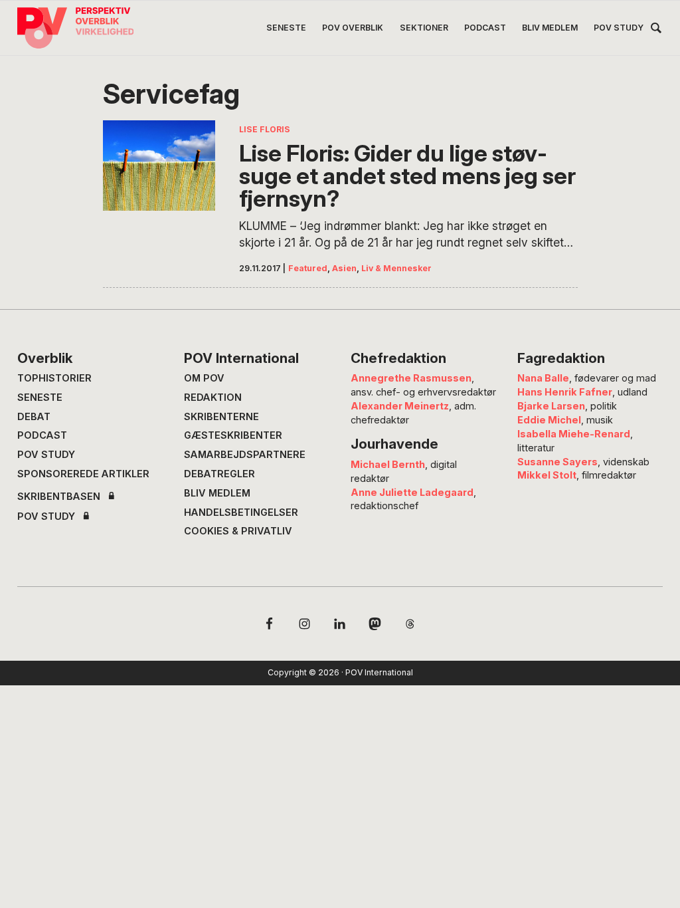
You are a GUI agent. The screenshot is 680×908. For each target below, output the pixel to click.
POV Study (46, 455)
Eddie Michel (549, 420)
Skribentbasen (58, 497)
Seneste (39, 397)
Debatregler (219, 474)
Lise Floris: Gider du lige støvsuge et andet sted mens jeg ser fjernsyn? (407, 176)
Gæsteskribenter (233, 435)
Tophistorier (54, 378)
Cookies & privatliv (238, 531)
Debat (33, 417)
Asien (344, 268)
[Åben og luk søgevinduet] (656, 30)
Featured (307, 268)
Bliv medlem (217, 493)
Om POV (204, 378)
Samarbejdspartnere (244, 455)
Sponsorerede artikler (83, 474)
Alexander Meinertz (400, 406)
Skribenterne (221, 417)
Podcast (42, 435)
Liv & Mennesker (396, 268)
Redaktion (213, 397)
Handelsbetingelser (241, 512)
